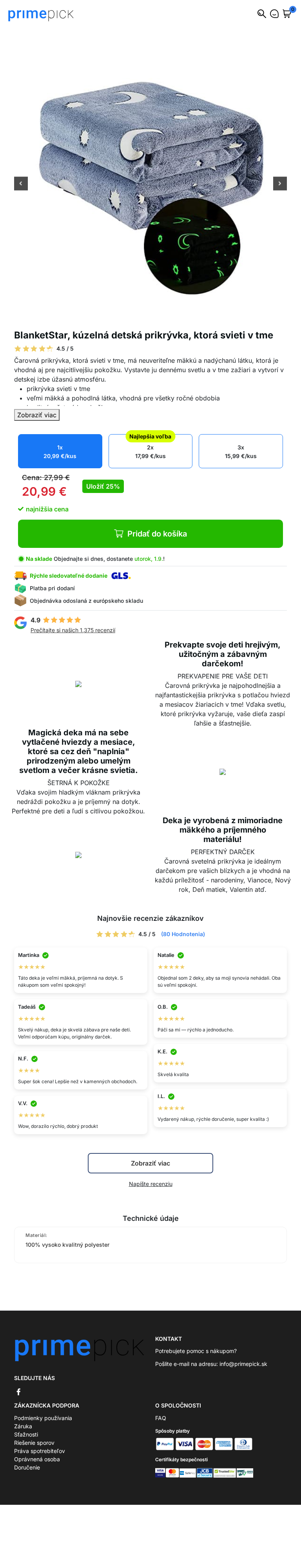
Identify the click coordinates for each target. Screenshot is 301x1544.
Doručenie (27, 1467)
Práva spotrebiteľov (39, 1451)
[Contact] (274, 14)
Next (280, 184)
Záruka (23, 1426)
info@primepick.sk (243, 1363)
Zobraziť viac (36, 415)
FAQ (160, 1418)
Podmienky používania (43, 1418)
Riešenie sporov (34, 1442)
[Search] (262, 14)
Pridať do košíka (157, 533)
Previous (21, 184)
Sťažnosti (26, 1434)
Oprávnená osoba (37, 1459)
